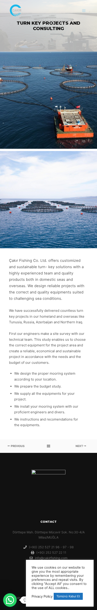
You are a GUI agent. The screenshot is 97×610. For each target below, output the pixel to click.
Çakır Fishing (23, 598)
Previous (17, 446)
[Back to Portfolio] (48, 446)
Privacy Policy (42, 596)
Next (80, 446)
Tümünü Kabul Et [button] (68, 596)
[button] (10, 600)
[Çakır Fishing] (16, 10)
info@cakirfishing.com (51, 558)
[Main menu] (84, 11)
